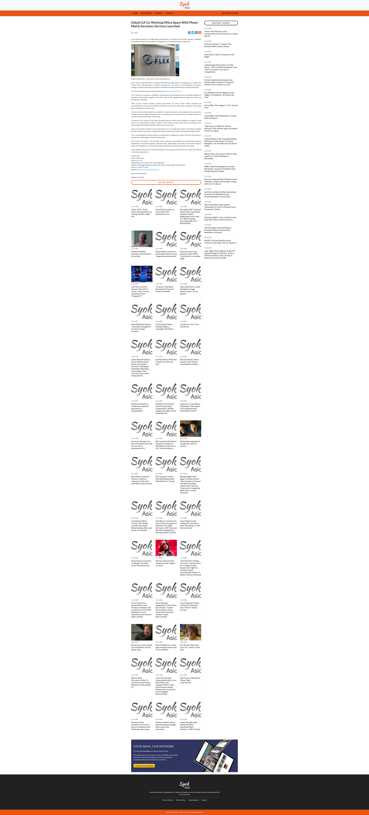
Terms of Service (167, 800)
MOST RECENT (146, 13)
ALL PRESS (158, 13)
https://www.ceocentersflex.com (148, 169)
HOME (135, 13)
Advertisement (193, 800)
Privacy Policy (181, 800)
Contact (204, 800)
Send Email (139, 160)
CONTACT (169, 13)
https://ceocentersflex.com (173, 91)
